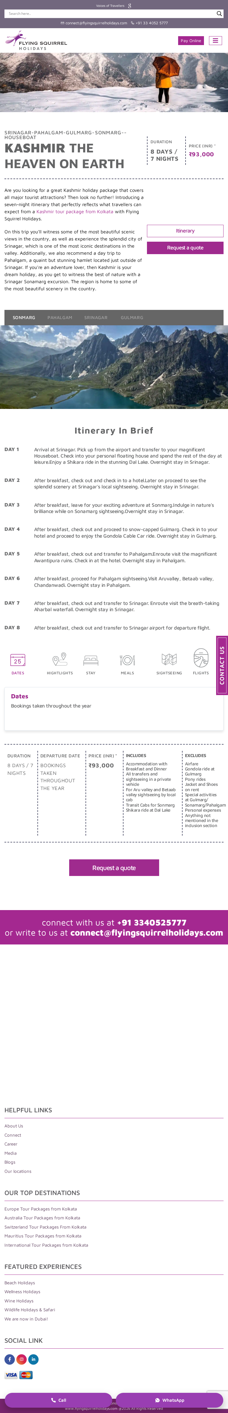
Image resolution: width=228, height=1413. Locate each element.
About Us (13, 1126)
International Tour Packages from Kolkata (46, 1245)
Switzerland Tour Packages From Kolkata (45, 1226)
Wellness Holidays (22, 1291)
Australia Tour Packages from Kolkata (42, 1218)
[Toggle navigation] (215, 40)
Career (11, 1144)
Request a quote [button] (185, 247)
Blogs (9, 1162)
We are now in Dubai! (26, 1318)
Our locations (17, 1171)
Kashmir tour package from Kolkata (75, 211)
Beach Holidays (19, 1282)
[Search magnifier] (219, 13)
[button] (222, 665)
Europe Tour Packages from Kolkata (40, 1208)
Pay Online (191, 40)
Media (10, 1153)
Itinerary (185, 230)
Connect (12, 1135)
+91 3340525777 (151, 922)
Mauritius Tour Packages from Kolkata (42, 1236)
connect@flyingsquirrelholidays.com (95, 22)
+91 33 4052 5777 (151, 22)
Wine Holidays (19, 1300)
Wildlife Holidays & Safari (29, 1309)
